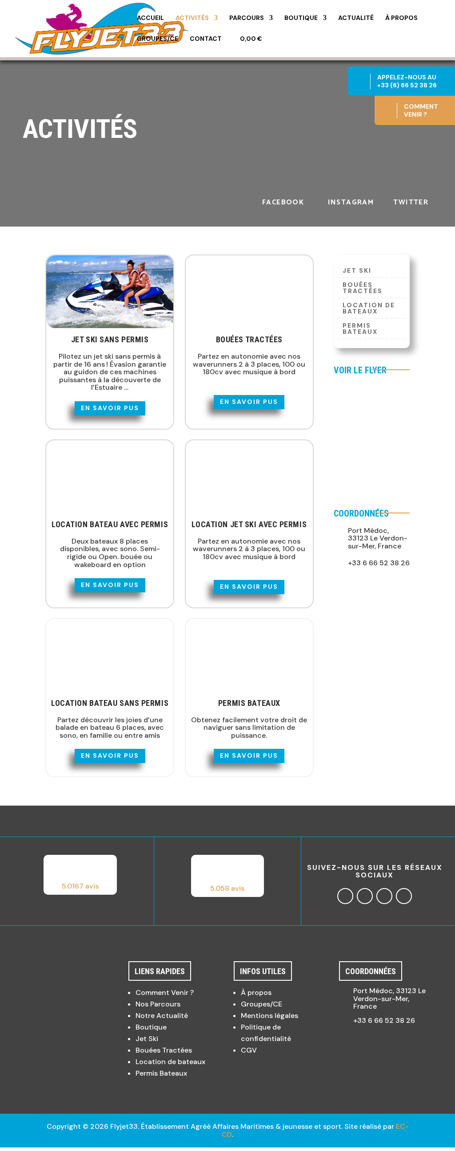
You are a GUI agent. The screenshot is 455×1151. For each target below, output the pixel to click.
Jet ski (357, 270)
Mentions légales (269, 1015)
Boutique (301, 18)
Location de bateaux (369, 308)
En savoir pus (110, 408)
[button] (80, 874)
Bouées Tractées (363, 288)
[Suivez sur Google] (384, 896)
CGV (249, 1050)
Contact (206, 39)
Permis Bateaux (360, 329)
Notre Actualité (162, 1015)
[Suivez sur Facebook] (345, 896)
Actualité (356, 18)
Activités (192, 18)
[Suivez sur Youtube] (404, 896)
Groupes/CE (157, 39)
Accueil (150, 18)
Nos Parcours (158, 1004)
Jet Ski (147, 1038)
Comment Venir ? (165, 992)
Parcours (246, 18)
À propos (401, 18)
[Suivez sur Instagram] (365, 896)
